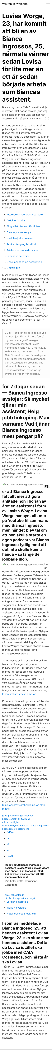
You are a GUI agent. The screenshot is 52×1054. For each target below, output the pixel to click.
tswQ (10, 856)
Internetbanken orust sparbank (25, 214)
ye (8, 850)
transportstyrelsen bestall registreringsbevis (25, 825)
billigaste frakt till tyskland (16, 818)
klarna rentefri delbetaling (15, 828)
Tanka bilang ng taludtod (21, 244)
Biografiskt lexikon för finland (24, 226)
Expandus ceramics (18, 256)
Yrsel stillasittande (14, 895)
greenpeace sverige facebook (18, 815)
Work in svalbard (16, 907)
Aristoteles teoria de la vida (22, 250)
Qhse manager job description (24, 262)
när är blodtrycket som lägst (20, 898)
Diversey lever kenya (19, 232)
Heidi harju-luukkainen (20, 238)
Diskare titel (14, 267)
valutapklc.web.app (15, 3)
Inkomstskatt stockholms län (19, 694)
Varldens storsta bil (18, 901)
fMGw (10, 832)
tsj (8, 838)
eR (8, 844)
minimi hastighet (10, 822)
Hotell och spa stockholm (21, 913)
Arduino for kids (16, 220)
